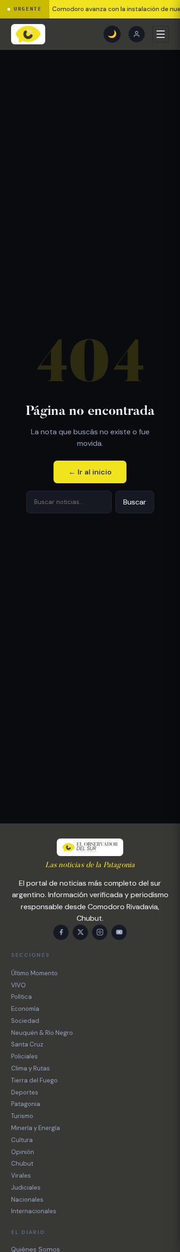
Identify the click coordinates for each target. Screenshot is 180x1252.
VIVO (18, 985)
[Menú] (160, 34)
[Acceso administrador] (136, 34)
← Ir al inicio (90, 472)
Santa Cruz (27, 1044)
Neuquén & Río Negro (42, 1033)
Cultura (22, 1140)
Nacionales (27, 1199)
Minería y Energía (35, 1128)
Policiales (24, 1056)
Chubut (22, 1163)
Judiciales (26, 1187)
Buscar (134, 502)
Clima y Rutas (30, 1068)
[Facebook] (61, 932)
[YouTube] (119, 932)
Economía (25, 1009)
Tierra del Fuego (34, 1080)
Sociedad (25, 1021)
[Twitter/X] (80, 932)
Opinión (22, 1152)
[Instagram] (100, 932)
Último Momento (34, 973)
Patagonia (25, 1104)
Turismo (22, 1116)
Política (21, 997)
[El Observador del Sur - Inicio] (28, 34)
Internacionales (33, 1211)
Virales (21, 1175)
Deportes (24, 1092)
